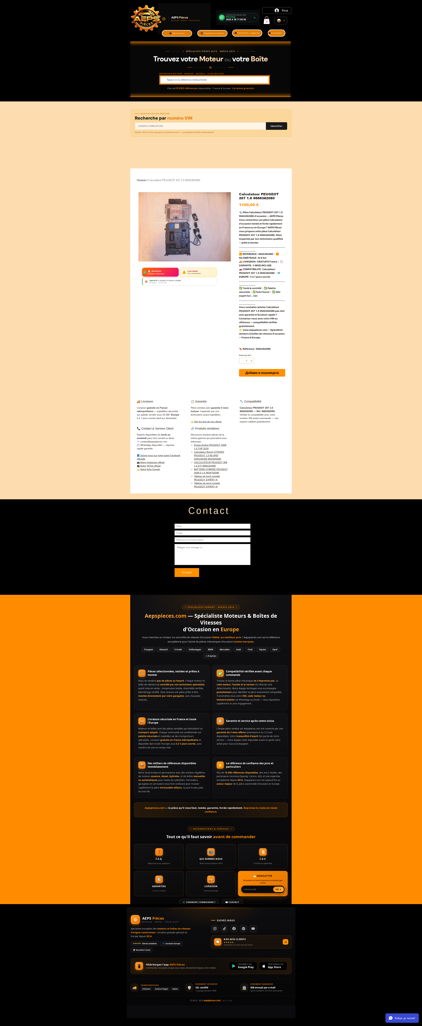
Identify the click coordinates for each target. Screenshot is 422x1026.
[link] (266, 20)
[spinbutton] (246, 361)
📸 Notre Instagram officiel (151, 462)
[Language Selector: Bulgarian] (281, 20)
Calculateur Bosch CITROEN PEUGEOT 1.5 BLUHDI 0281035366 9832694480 (209, 455)
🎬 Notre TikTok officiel (149, 466)
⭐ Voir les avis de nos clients (206, 421)
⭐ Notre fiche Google (148, 469)
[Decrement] (241, 361)
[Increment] (252, 361)
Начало (141, 180)
